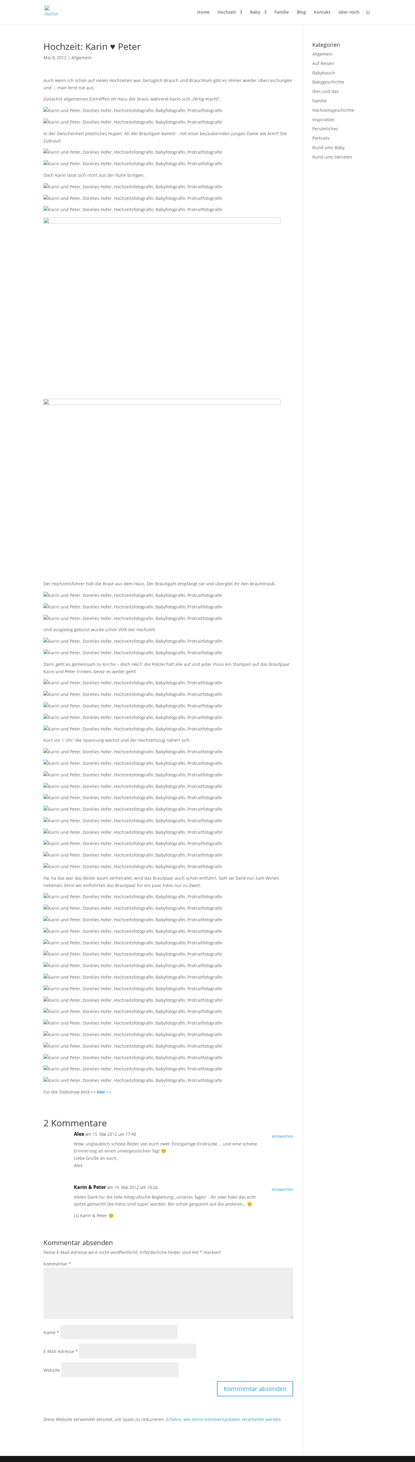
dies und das (325, 91)
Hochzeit (227, 12)
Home (203, 12)
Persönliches (325, 129)
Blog (301, 12)
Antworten (282, 1136)
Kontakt (322, 12)
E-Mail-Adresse (60, 1351)
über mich (348, 12)
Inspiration (323, 119)
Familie (281, 12)
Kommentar (57, 1264)
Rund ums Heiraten (332, 157)
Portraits (321, 138)
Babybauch (323, 73)
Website (51, 1370)
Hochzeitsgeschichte (333, 110)
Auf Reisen (323, 63)
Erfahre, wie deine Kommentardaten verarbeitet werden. (224, 1419)
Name (51, 1332)
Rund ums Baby (328, 147)
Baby (255, 12)
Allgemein (81, 57)
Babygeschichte (328, 82)
